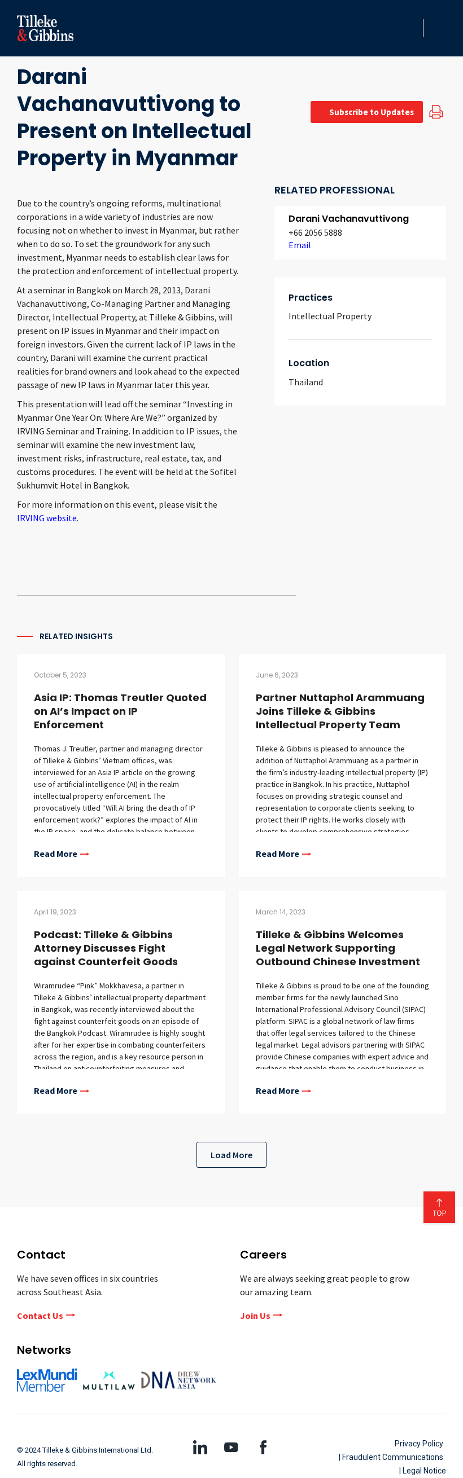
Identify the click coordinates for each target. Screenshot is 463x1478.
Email (300, 244)
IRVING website (47, 518)
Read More (55, 854)
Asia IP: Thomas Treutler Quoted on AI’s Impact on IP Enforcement (120, 711)
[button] (411, 28)
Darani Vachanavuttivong (349, 218)
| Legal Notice (422, 1470)
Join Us (255, 1315)
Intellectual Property (330, 316)
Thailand (306, 382)
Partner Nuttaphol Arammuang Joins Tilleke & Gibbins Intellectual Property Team (340, 711)
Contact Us (40, 1315)
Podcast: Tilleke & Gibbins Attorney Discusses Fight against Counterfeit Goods (106, 948)
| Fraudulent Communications (391, 1457)
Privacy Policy (419, 1443)
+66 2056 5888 (315, 232)
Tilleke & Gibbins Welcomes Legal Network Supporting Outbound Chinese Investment (338, 948)
